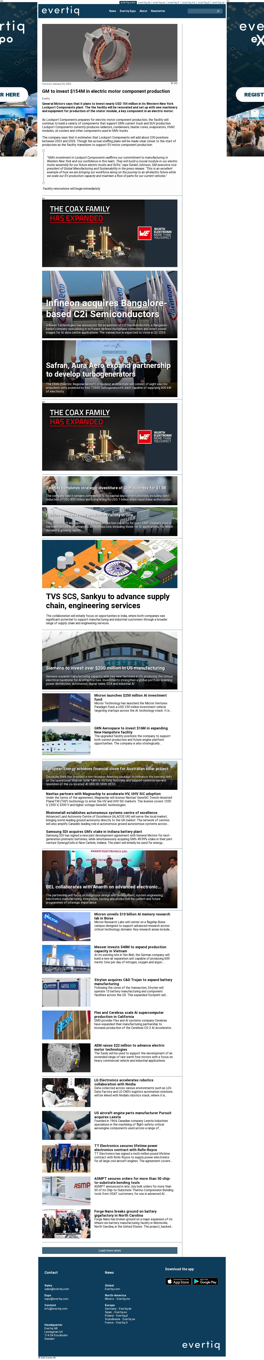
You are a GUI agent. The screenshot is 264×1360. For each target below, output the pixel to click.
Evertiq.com (112, 1289)
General (46, 83)
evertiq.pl (203, 2)
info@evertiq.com (55, 1308)
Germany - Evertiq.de (118, 1308)
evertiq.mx (188, 2)
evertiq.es (159, 2)
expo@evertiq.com (56, 1299)
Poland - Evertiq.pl (116, 1315)
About (143, 11)
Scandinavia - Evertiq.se (120, 1319)
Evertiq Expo (128, 11)
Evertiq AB (60, 11)
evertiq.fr (174, 2)
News (112, 11)
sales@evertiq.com (56, 1289)
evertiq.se (218, 2)
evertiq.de (144, 2)
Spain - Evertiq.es (116, 1312)
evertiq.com (128, 2)
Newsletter (158, 11)
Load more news (110, 1250)
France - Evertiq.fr (116, 1322)
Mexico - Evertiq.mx (117, 1299)
